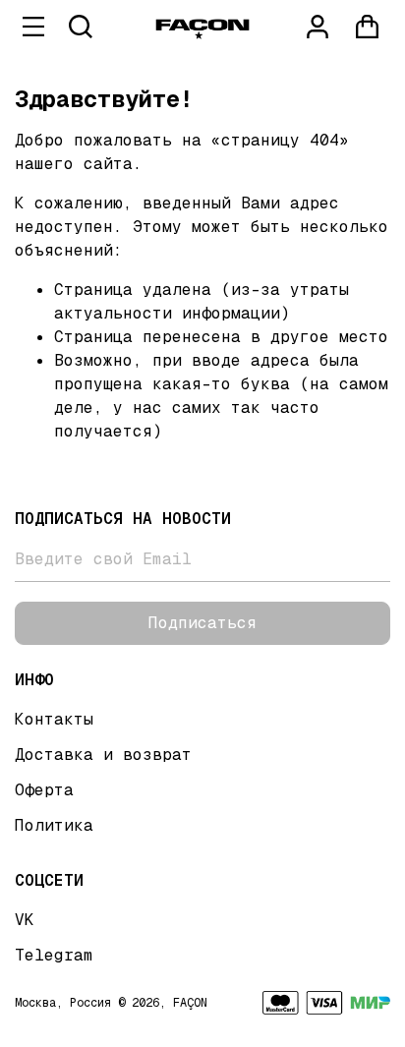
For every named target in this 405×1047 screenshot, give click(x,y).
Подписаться (202, 622)
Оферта (44, 790)
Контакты (54, 719)
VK (24, 919)
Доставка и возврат (103, 754)
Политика (54, 825)
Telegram (54, 955)
